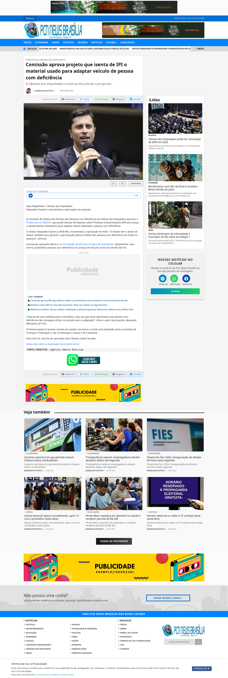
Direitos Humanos (82, 653)
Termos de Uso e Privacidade (135, 641)
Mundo (76, 624)
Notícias (97, 42)
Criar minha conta (166, 598)
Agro (74, 636)
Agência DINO (79, 649)
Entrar (31, 18)
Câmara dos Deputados (38, 649)
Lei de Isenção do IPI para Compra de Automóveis (86, 244)
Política (30, 624)
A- (114, 183)
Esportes (76, 644)
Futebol (111, 42)
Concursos (127, 42)
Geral (28, 653)
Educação (30, 632)
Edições (83, 42)
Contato (124, 649)
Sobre (123, 628)
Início (28, 42)
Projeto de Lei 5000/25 (38, 222)
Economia (31, 636)
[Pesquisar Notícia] (198, 642)
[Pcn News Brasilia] (53, 29)
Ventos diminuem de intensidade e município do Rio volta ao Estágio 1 (162, 48)
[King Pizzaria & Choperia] (153, 29)
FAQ (122, 644)
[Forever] (114, 6)
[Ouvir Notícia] (30, 195)
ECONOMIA (41, 42)
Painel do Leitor (129, 632)
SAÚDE (56, 42)
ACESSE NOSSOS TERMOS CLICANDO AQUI (55, 675)
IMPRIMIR (136, 183)
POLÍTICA (68, 42)
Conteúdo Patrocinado (38, 644)
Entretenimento (34, 628)
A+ (123, 183)
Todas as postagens (114, 541)
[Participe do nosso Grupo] (83, 360)
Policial (76, 632)
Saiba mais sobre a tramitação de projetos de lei (52, 344)
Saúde (75, 641)
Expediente (126, 636)
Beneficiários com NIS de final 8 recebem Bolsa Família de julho (85, 48)
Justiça (29, 641)
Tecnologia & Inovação (84, 628)
